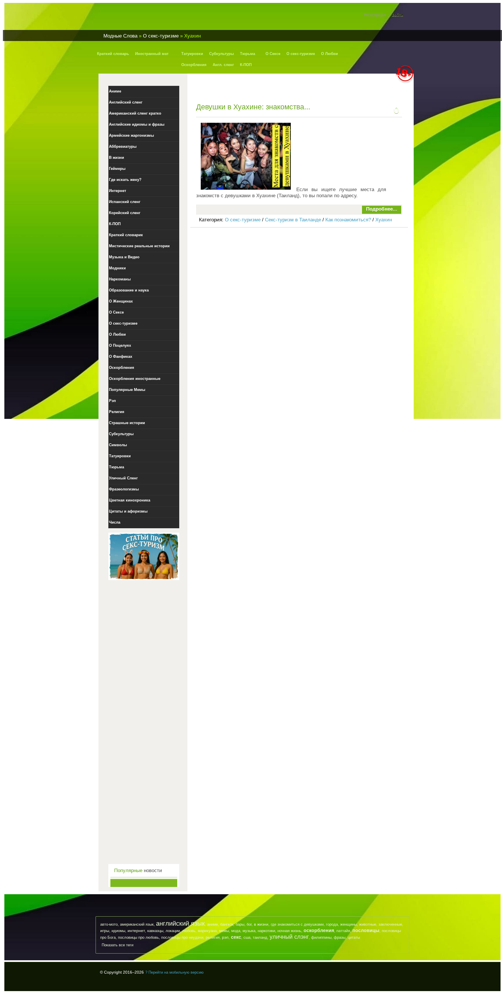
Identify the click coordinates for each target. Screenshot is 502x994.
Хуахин (383, 220)
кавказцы (155, 931)
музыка (249, 931)
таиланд (260, 937)
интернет (136, 930)
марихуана (207, 931)
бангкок (226, 924)
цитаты (354, 937)
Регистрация (375, 15)
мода (235, 931)
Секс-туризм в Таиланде (293, 220)
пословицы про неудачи (182, 937)
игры (104, 930)
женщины (348, 924)
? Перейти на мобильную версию (174, 972)
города (332, 924)
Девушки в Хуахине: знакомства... (253, 107)
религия (213, 937)
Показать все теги (117, 945)
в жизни (261, 924)
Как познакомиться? (348, 220)
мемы (224, 931)
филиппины (321, 937)
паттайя (343, 931)
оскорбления (319, 930)
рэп (225, 937)
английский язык (180, 923)
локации (173, 931)
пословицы (365, 930)
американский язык (137, 924)
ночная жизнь (289, 931)
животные (367, 924)
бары (240, 924)
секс (236, 937)
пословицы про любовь (138, 937)
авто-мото (109, 924)
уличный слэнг (289, 936)
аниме (212, 924)
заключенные (390, 924)
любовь (189, 931)
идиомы (118, 931)
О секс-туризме (243, 220)
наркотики (266, 931)
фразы (339, 937)
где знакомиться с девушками (297, 924)
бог (249, 924)
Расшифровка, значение (134, 18)
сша (246, 937)
